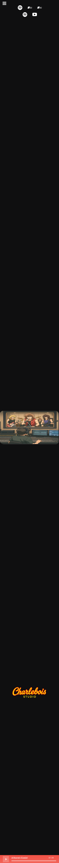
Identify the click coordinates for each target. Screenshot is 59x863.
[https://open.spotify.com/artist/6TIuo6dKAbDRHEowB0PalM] (25, 14)
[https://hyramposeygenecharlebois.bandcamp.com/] (29, 7)
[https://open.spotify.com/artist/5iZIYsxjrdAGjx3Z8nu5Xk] (20, 7)
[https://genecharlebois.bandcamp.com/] (39, 7)
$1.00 (51, 858)
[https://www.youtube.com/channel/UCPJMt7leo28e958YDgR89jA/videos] (34, 14)
